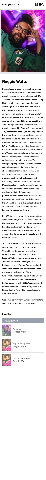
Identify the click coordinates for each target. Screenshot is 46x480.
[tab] (7, 314)
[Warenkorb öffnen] (36, 4)
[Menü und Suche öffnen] (41, 4)
